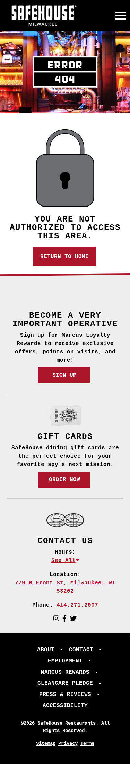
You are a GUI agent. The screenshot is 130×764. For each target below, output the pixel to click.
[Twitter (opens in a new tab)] (73, 619)
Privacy (68, 743)
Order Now (64, 480)
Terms (87, 743)
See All (63, 560)
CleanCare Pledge (65, 683)
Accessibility (65, 706)
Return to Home (64, 257)
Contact (81, 650)
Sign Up (64, 375)
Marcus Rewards (65, 672)
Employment (65, 661)
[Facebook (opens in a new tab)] (64, 619)
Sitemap (45, 743)
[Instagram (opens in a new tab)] (56, 619)
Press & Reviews (65, 694)
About (45, 650)
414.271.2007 (77, 605)
